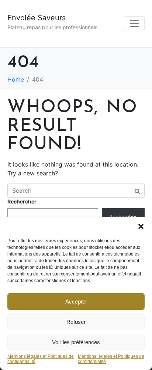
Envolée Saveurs (36, 17)
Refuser (76, 322)
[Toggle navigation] (134, 23)
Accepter (76, 301)
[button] (141, 226)
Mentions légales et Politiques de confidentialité (40, 359)
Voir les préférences (76, 342)
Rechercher (22, 201)
